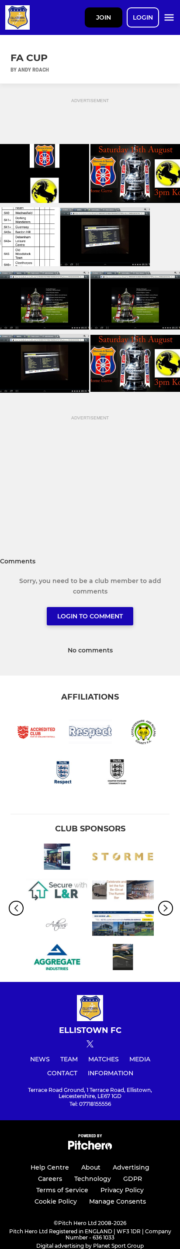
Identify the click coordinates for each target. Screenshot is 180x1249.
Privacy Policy (122, 1190)
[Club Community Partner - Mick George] (123, 925)
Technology (92, 1179)
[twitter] (90, 1045)
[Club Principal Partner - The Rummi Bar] (123, 891)
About (90, 1167)
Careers (50, 1179)
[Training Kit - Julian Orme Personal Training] (123, 858)
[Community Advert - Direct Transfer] (123, 958)
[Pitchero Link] (90, 1147)
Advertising (131, 1167)
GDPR (132, 1179)
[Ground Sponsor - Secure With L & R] (57, 891)
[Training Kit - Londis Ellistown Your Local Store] (57, 858)
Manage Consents (117, 1201)
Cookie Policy (56, 1201)
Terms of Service (62, 1190)
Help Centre (50, 1167)
